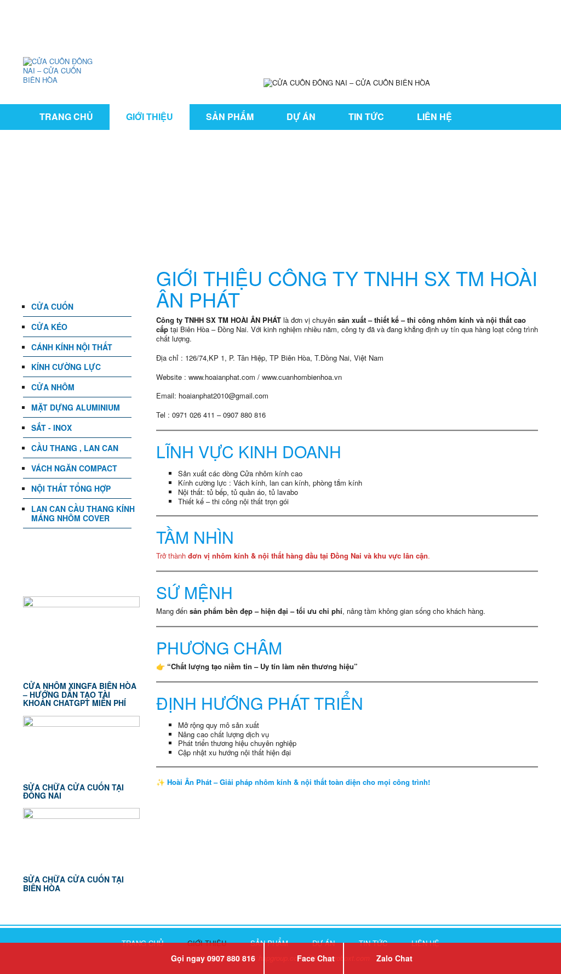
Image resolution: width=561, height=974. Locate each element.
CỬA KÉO (49, 326)
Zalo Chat (394, 958)
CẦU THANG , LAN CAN (74, 447)
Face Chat (316, 958)
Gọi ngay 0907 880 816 (213, 958)
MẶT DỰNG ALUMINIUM (75, 407)
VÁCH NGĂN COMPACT (74, 468)
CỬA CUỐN (52, 306)
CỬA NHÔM (53, 386)
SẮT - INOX (51, 427)
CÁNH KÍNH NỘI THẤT (71, 346)
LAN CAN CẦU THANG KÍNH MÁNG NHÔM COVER (83, 513)
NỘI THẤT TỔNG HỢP (71, 488)
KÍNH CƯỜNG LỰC (66, 366)
